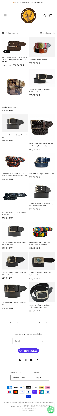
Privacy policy (16, 406)
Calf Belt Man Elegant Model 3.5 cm (41, 174)
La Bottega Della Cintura (18, 402)
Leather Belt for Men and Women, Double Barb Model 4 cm (41, 205)
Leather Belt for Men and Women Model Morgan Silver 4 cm (40, 306)
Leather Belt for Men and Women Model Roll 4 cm (14, 243)
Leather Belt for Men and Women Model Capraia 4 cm (40, 90)
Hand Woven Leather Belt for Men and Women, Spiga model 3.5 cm (41, 145)
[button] (5, 16)
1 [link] (10, 322)
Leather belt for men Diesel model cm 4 (14, 304)
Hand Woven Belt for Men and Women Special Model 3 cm (39, 243)
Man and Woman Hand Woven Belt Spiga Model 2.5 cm (14, 213)
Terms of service (29, 406)
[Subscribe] (42, 341)
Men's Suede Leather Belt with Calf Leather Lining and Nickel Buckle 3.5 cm (14, 59)
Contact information (30, 410)
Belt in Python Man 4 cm (11, 107)
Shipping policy (42, 406)
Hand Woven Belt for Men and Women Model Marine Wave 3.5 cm (14, 175)
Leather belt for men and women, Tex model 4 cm (14, 273)
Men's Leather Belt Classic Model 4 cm (14, 136)
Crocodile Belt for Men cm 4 (39, 60)
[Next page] (46, 322)
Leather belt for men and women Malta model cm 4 (41, 274)
